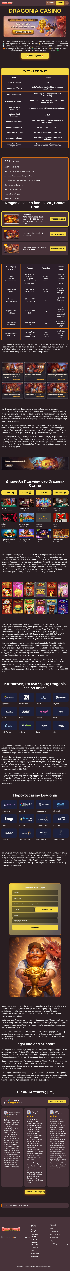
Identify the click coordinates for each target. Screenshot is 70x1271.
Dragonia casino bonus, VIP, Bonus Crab (19, 171)
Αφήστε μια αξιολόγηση (57, 1101)
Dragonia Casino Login (12, 189)
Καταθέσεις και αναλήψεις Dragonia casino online (22, 180)
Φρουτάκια (59, 492)
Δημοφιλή (7, 492)
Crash (42, 492)
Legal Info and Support (12, 194)
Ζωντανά (25, 492)
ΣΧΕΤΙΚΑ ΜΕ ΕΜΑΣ (11, 167)
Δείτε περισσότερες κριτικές (35, 1191)
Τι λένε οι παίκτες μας (12, 198)
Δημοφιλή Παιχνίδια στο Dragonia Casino (19, 176)
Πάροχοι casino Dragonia (13, 185)
